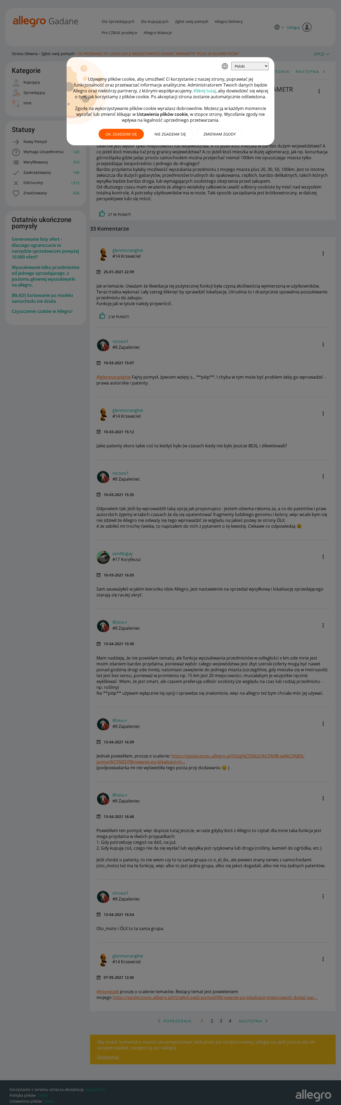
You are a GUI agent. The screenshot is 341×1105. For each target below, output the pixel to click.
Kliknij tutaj (205, 91)
